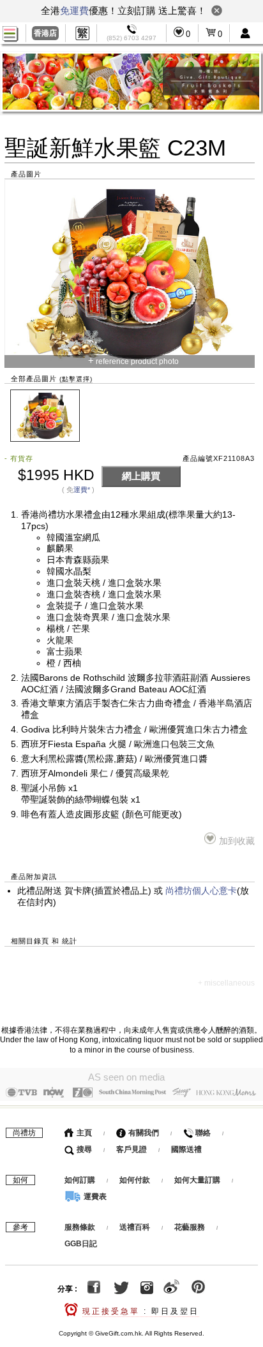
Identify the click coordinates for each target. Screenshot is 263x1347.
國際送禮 (186, 1149)
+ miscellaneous (226, 983)
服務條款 (79, 1227)
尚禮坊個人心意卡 (201, 891)
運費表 (94, 1196)
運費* (81, 489)
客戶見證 (131, 1149)
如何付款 (135, 1180)
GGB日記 (80, 1244)
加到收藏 (237, 841)
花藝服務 (189, 1227)
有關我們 (142, 1133)
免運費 (74, 10)
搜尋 (83, 1149)
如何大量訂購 (198, 1180)
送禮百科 (134, 1227)
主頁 (83, 1133)
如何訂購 (79, 1180)
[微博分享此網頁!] (171, 1289)
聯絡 (202, 1133)
